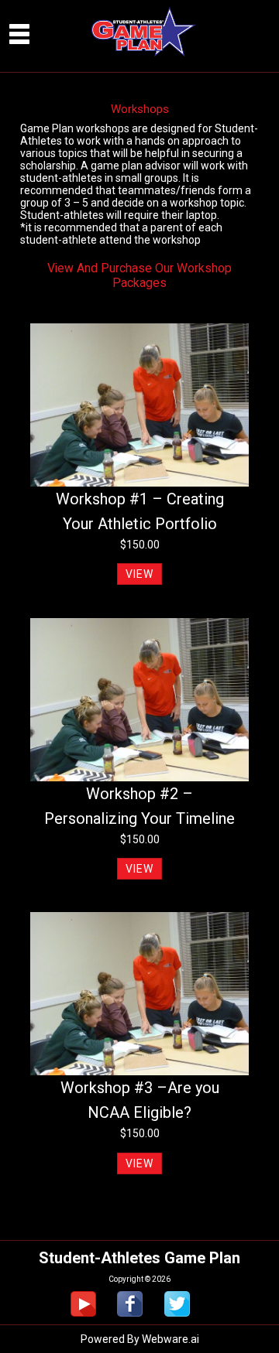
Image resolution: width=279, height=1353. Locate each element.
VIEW (139, 574)
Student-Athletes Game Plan (139, 1258)
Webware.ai (170, 1339)
